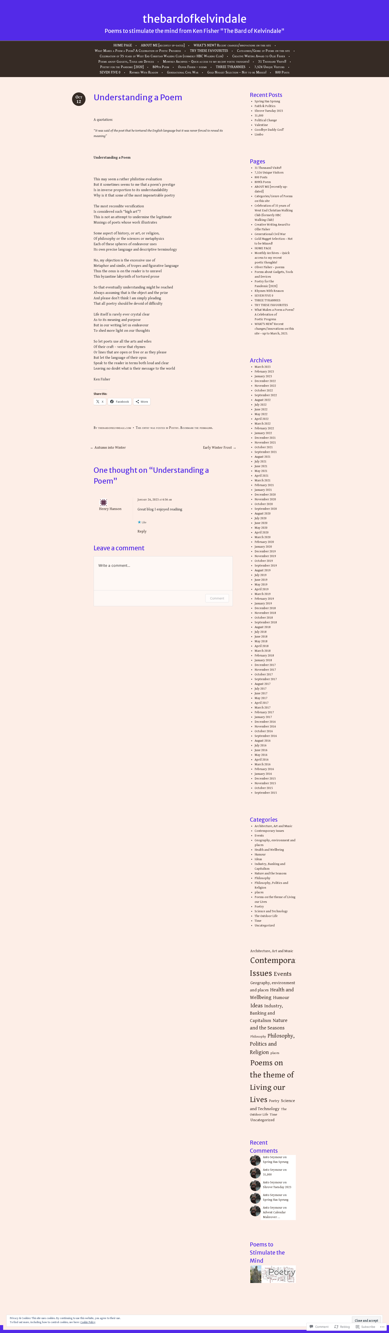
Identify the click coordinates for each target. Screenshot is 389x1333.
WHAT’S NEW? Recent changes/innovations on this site (232, 45)
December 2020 (265, 494)
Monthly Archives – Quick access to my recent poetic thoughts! (206, 61)
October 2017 (264, 674)
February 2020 (264, 542)
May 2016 (261, 755)
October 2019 (264, 561)
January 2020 (263, 547)
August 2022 (263, 400)
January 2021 (263, 490)
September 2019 (266, 565)
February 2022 (264, 428)
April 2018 (262, 646)
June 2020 (261, 523)
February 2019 (264, 599)
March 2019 (263, 594)
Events (259, 835)
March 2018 (263, 651)
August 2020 (263, 513)
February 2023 (264, 371)
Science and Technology (271, 911)
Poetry (174, 428)
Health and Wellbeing (269, 850)
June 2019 (261, 580)
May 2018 (261, 641)
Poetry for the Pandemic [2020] (122, 67)
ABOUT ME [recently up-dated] (163, 45)
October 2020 (264, 504)
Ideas (258, 859)
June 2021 (261, 466)
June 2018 (261, 636)
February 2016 (264, 769)
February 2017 (264, 712)
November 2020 (265, 499)
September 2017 (266, 679)
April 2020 (262, 532)
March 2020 (263, 537)
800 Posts (282, 72)
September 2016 (266, 736)
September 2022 (266, 395)
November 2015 (265, 783)
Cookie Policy (87, 1322)
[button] (255, 1274)
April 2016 (262, 759)
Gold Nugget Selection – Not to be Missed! (236, 72)
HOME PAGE (122, 45)
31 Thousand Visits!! (272, 61)
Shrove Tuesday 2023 (269, 111)
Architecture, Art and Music (273, 826)
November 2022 (265, 386)
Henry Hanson (110, 509)
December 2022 (265, 381)
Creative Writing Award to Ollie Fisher (258, 56)
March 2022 (263, 423)
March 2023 (263, 367)
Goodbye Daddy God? (269, 130)
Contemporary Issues (269, 831)
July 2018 (261, 632)
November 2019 (265, 556)
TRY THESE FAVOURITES (209, 51)
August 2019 (263, 570)
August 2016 (263, 741)
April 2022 (262, 419)
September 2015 (266, 793)
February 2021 (264, 485)
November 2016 (265, 726)
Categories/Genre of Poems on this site (263, 51)
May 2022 (261, 414)
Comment (217, 598)
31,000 (259, 115)
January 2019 (263, 603)
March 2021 (263, 480)
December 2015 (265, 778)
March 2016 (263, 764)
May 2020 (261, 528)
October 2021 (264, 447)
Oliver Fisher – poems (192, 67)
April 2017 (262, 703)
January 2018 (263, 660)
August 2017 (263, 684)
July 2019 (261, 575)
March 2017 (263, 707)
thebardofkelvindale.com (114, 428)
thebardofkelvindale (194, 19)
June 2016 (261, 750)
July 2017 (261, 689)
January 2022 (263, 433)
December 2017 (265, 665)
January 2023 (263, 376)
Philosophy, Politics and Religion (272, 1044)
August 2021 (263, 457)
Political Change (266, 120)
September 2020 (266, 509)
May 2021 (261, 471)
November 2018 (265, 613)
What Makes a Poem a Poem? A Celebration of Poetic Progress (138, 51)
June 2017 (261, 693)
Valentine (261, 125)
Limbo (259, 134)
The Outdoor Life (266, 916)
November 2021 (265, 442)
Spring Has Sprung (267, 101)
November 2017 (265, 670)
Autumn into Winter (108, 448)
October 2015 (264, 788)
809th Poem (161, 67)
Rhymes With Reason (143, 72)
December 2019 (265, 551)
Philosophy (262, 878)
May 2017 (261, 698)
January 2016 (263, 774)
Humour (260, 854)
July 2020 (261, 518)
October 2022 (264, 390)
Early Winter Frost (219, 448)
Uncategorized (265, 925)
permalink (206, 428)
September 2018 (266, 622)
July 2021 (261, 461)
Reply (142, 531)
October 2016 (264, 731)
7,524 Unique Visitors (269, 67)
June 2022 (261, 409)
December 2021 (265, 438)
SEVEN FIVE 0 (110, 72)
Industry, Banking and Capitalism (266, 1013)
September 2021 (266, 452)
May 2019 (261, 584)
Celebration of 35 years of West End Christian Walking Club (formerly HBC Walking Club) (161, 56)
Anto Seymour (272, 1157)
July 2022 (261, 405)
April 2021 (262, 476)
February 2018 (264, 655)
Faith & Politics (265, 106)
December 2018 (265, 608)
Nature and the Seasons (271, 873)
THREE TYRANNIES (230, 67)
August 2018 (263, 627)
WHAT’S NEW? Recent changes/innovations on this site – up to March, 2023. (274, 328)
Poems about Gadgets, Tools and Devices (126, 61)
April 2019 (262, 589)
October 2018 (264, 618)
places (259, 892)
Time (258, 921)
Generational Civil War (182, 72)
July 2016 (261, 745)
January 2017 (263, 717)
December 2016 (265, 722)
